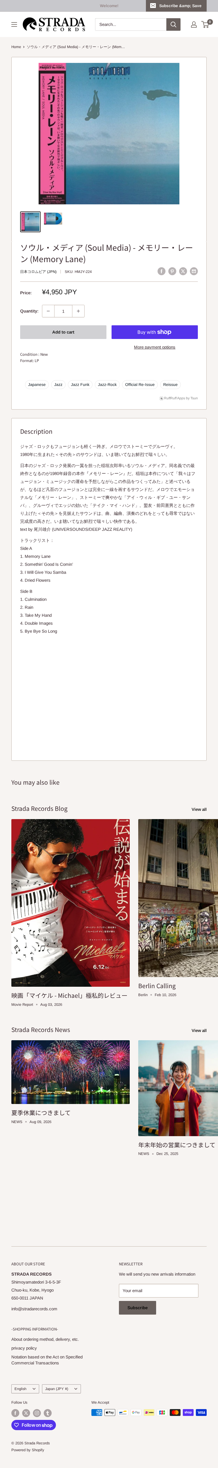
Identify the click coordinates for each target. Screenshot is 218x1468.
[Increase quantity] (78, 311)
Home (16, 47)
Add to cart (63, 332)
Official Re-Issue (140, 384)
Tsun (194, 398)
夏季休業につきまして (41, 1112)
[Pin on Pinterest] (172, 271)
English (20, 1389)
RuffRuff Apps (174, 398)
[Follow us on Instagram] (37, 1413)
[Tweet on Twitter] (183, 271)
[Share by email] (194, 271)
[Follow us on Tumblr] (48, 1413)
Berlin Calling (157, 985)
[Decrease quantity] (48, 311)
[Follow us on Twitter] (26, 1413)
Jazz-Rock (107, 384)
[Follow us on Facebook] (15, 1413)
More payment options (154, 347)
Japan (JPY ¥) (56, 1389)
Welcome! (109, 5)
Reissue (170, 384)
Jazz (58, 384)
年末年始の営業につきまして (176, 1144)
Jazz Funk (80, 384)
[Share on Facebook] (161, 271)
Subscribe (137, 1307)
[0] (205, 24)
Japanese (37, 384)
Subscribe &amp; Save (180, 5)
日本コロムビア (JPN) (38, 272)
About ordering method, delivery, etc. (45, 1339)
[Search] (173, 24)
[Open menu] (14, 24)
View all (200, 809)
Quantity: (29, 311)
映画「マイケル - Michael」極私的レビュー (69, 995)
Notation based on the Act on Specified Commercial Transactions (47, 1359)
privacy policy (24, 1348)
